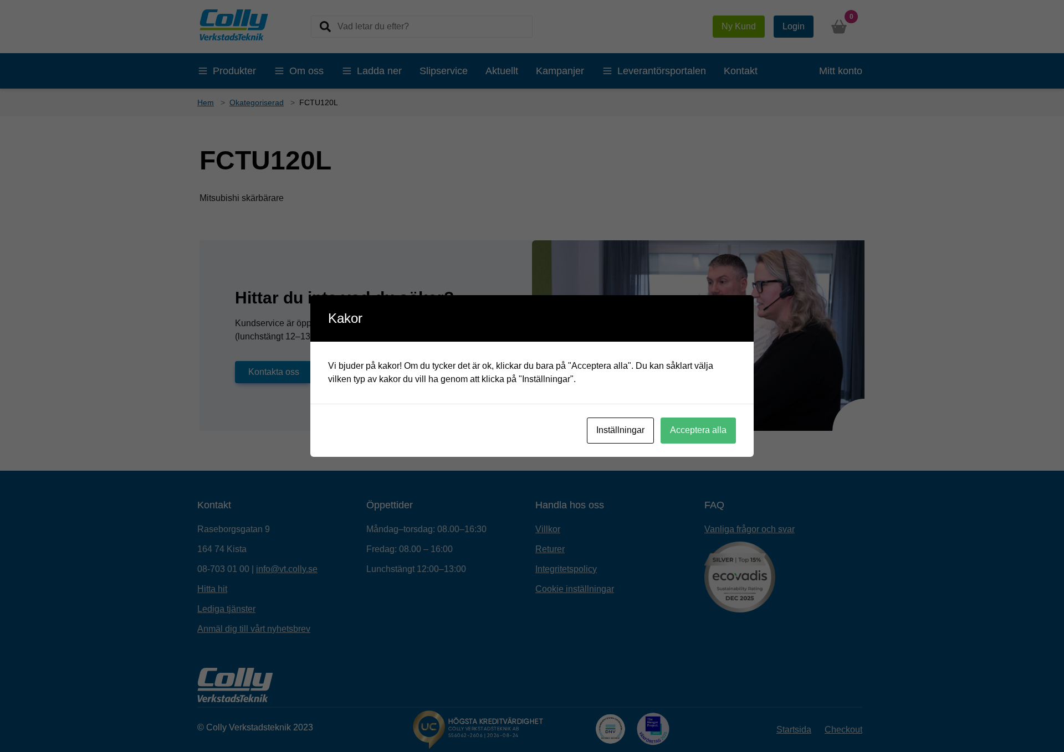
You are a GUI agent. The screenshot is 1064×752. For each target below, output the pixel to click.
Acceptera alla (698, 430)
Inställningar (620, 430)
